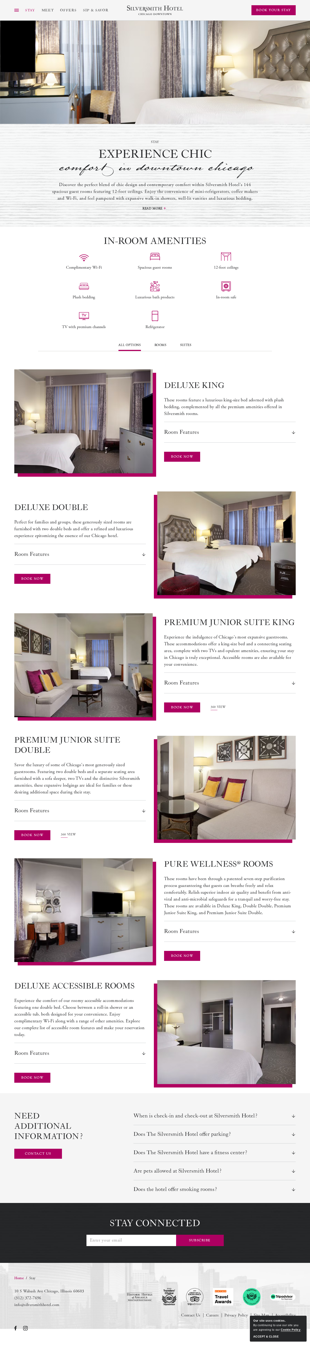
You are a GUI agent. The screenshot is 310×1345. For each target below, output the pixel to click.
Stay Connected (155, 1223)
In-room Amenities (155, 241)
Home (19, 1278)
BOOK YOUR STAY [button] (273, 10)
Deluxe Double (51, 507)
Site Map (261, 1315)
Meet (48, 10)
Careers (212, 1315)
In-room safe (226, 297)
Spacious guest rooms (155, 267)
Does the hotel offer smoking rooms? (175, 1189)
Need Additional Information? (46, 1126)
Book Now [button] (184, 458)
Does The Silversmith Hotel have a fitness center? (190, 1152)
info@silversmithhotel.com (36, 1304)
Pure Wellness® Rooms (218, 864)
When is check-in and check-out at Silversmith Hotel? (195, 1116)
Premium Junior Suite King (229, 622)
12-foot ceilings (226, 267)
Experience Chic (155, 161)
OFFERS (68, 10)
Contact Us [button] (43, 1155)
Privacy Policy (236, 1315)
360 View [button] (218, 707)
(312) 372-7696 (27, 1298)
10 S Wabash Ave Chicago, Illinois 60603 (49, 1291)
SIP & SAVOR (95, 10)
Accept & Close (266, 1336)
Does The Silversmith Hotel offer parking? (182, 1134)
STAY (30, 10)
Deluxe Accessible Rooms (74, 986)
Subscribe (200, 1240)
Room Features (181, 432)
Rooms (161, 345)
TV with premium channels (84, 326)
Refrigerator (155, 326)
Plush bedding (84, 297)
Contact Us (190, 1315)
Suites (186, 345)
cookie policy (290, 1329)
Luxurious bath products (155, 297)
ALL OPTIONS (129, 345)
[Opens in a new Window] (140, 1296)
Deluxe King (194, 385)
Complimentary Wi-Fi (84, 267)
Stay (155, 142)
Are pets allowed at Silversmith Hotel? (177, 1171)
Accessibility (285, 1315)
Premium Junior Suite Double (67, 745)
